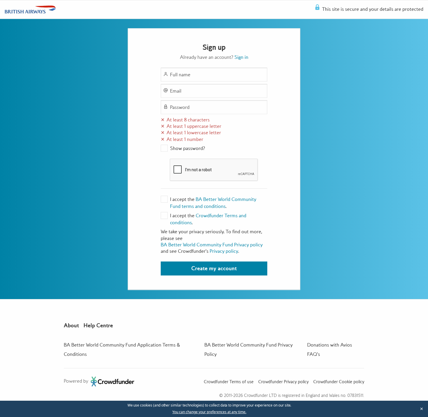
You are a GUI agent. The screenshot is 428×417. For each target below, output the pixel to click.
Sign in (241, 57)
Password (180, 107)
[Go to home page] (30, 10)
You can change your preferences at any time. (209, 412)
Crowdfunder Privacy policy (283, 381)
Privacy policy (224, 251)
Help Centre (98, 325)
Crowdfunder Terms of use (229, 381)
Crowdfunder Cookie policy (338, 381)
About (71, 325)
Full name (180, 74)
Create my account (214, 268)
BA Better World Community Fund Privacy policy (212, 245)
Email (175, 91)
